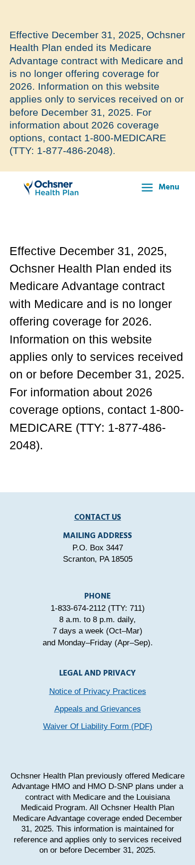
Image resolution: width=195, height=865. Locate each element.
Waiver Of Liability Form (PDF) (97, 726)
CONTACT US (97, 517)
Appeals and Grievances (97, 708)
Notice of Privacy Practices (97, 691)
